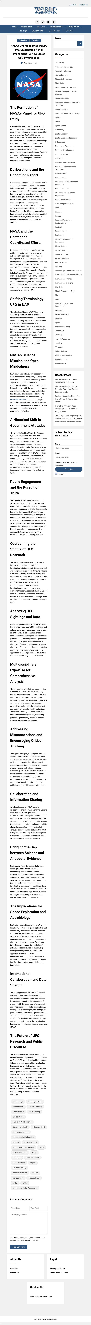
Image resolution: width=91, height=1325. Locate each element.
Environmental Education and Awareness (66, 183)
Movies (58, 295)
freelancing (59, 235)
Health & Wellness (62, 258)
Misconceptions (30, 1142)
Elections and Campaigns (65, 162)
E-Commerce (60, 142)
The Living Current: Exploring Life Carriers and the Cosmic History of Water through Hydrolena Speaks (68, 419)
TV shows (59, 347)
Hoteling (58, 267)
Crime (57, 122)
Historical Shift (39, 1127)
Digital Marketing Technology (66, 138)
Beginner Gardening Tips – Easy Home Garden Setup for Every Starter (67, 399)
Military (16, 1142)
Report (32, 1163)
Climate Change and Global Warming (66, 92)
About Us (72, 5)
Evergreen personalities (64, 204)
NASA (41, 1147)
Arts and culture (61, 75)
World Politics (26, 27)
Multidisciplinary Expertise (23, 1147)
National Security (19, 1152)
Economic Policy (61, 154)
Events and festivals (63, 200)
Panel (34, 1152)
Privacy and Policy (57, 1269)
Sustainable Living (62, 327)
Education (69, 31)
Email (57, 453)
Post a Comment (30, 63)
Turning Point (34, 1178)
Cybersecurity (60, 126)
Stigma (35, 1173)
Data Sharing (34, 1112)
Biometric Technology (63, 79)
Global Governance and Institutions (64, 240)
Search (58, 38)
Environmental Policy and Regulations (65, 194)
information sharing (21, 1132)
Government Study (20, 1127)
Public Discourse (32, 1158)
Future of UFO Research (22, 1122)
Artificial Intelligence (63, 71)
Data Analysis (18, 1112)
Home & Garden (61, 262)
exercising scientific (18, 400)
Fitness (58, 216)
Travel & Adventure (62, 339)
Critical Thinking (35, 1107)
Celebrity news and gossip (65, 87)
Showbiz (58, 318)
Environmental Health (63, 189)
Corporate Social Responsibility (67, 113)
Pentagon (17, 1158)
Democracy (59, 130)
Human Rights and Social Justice (68, 271)
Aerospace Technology (64, 67)
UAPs (15, 1183)
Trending (14, 27)
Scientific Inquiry (19, 1168)
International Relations (64, 283)
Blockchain (59, 83)
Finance (58, 212)
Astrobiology (18, 1102)
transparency (18, 1178)
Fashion (58, 208)
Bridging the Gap (35, 1102)
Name (57, 444)
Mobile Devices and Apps (65, 291)
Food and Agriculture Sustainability (63, 221)
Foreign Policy (60, 231)
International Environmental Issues (68, 275)
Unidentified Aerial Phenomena (25, 1188)
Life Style (41, 27)
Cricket (57, 117)
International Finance (63, 279)
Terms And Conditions (59, 1273)
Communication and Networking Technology (67, 103)
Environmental (37, 31)
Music (57, 299)
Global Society (54, 31)
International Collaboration (23, 1137)
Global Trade (60, 250)
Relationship (60, 310)
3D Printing (59, 63)
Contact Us (83, 5)
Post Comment (19, 1247)
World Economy (56, 27)
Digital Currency (61, 134)
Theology (58, 335)
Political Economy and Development (64, 304)
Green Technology (62, 254)
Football (58, 227)
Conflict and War (61, 109)
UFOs (25, 1183)
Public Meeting (19, 1163)
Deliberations (18, 1117)
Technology (22, 31)
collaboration (18, 1107)
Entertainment (73, 27)
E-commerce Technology (64, 146)
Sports (57, 322)
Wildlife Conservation (63, 355)
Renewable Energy (62, 314)
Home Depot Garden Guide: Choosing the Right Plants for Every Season (66, 409)
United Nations (61, 351)
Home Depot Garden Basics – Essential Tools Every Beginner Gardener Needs (67, 389)
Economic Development (64, 150)
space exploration (20, 1173)
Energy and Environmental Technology (65, 168)
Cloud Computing (62, 98)
